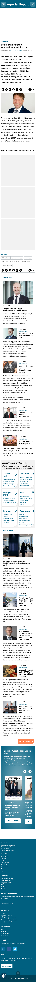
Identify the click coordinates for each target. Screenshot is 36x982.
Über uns (3, 914)
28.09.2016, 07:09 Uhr (16, 50)
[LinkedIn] (3, 949)
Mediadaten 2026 (7, 903)
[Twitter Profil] (15, 949)
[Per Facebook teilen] (13, 89)
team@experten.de (11, 918)
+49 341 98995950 (8, 850)
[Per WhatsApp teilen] (10, 89)
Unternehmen (5, 41)
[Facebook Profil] (9, 949)
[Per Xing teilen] (17, 89)
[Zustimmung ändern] (3, 975)
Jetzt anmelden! (7, 966)
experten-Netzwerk (6, 916)
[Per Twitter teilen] (20, 89)
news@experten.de (6, 922)
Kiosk (23, 943)
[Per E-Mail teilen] (2, 89)
